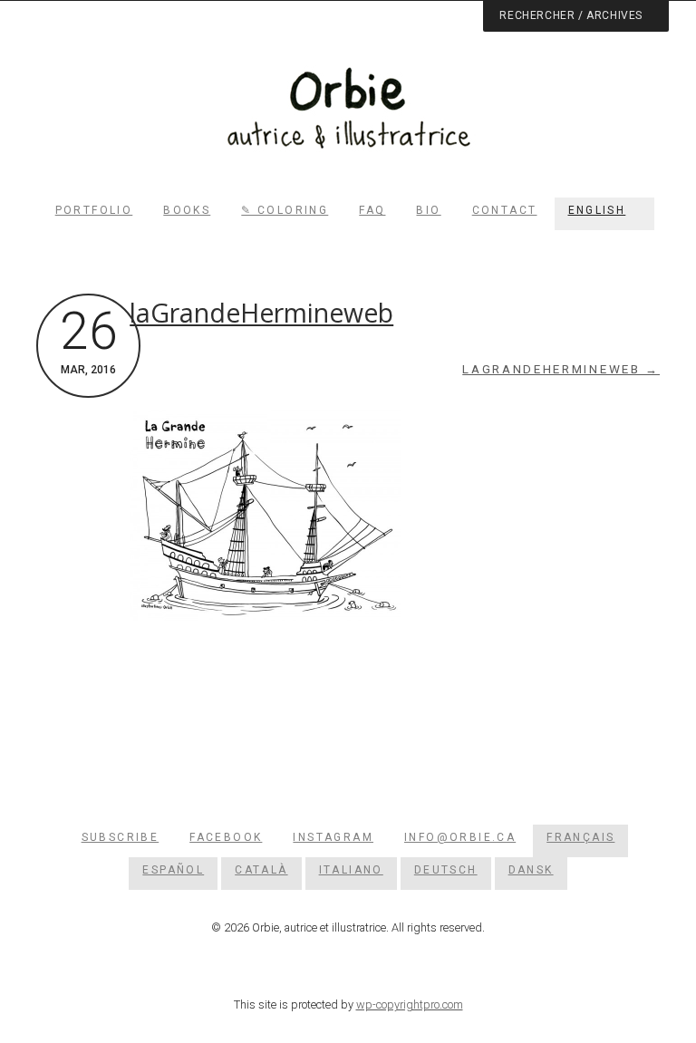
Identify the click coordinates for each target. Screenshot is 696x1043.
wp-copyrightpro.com (409, 1004)
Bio (428, 210)
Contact (504, 210)
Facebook (225, 837)
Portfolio (94, 210)
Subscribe (121, 837)
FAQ (372, 210)
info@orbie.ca (460, 837)
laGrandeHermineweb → (561, 369)
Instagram (333, 837)
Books (186, 210)
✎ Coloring (284, 210)
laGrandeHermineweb (261, 312)
